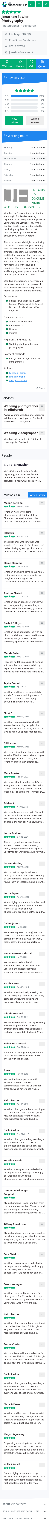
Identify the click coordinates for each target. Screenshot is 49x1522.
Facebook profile (18, 372)
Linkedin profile (17, 376)
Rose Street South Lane (22, 40)
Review (20, 66)
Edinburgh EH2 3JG (20, 34)
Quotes (42, 66)
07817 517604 (17, 46)
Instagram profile (18, 380)
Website (7, 66)
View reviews (14, 120)
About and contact (14, 1504)
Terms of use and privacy (17, 1518)
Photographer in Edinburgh (19, 25)
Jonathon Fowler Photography (15, 18)
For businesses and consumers (21, 1511)
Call (31, 66)
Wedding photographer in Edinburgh (21, 407)
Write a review (35, 120)
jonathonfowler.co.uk (21, 52)
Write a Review (37, 494)
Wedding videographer (21, 433)
